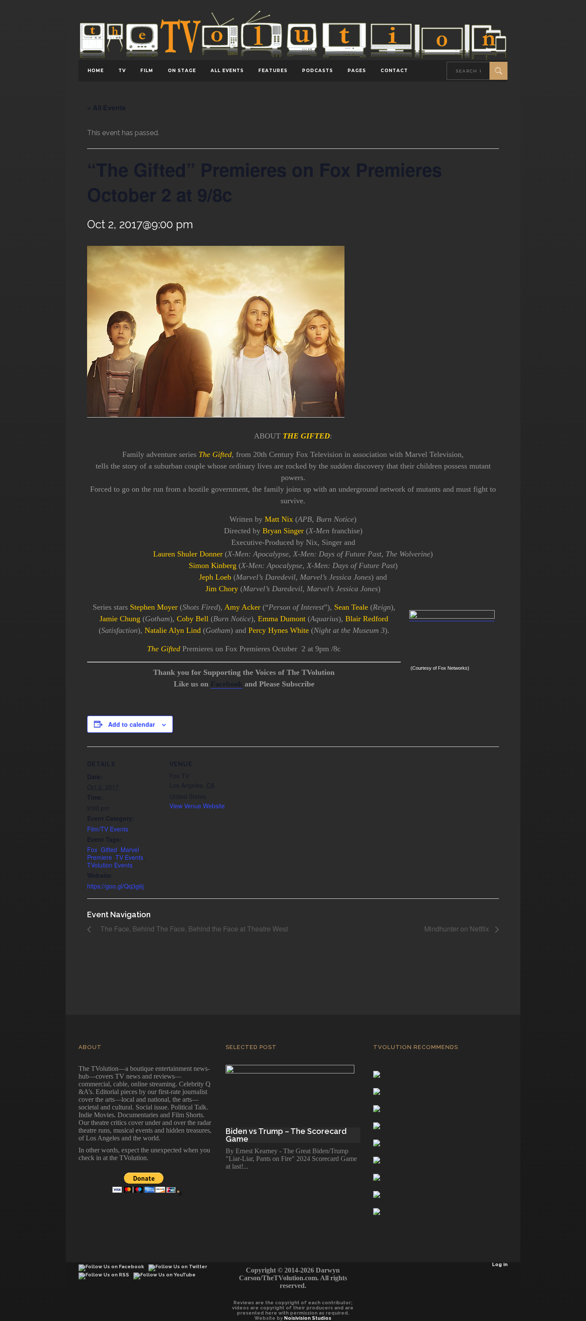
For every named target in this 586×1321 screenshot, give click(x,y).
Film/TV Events (107, 829)
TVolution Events (110, 865)
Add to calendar (131, 724)
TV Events (129, 857)
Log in (499, 1264)
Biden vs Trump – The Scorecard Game (286, 1135)
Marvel (130, 849)
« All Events (106, 107)
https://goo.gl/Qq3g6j (115, 886)
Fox (92, 849)
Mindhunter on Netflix (457, 929)
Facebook (226, 684)
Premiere (99, 857)
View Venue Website (197, 805)
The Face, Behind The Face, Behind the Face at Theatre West (191, 929)
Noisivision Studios (307, 1318)
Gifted (109, 849)
